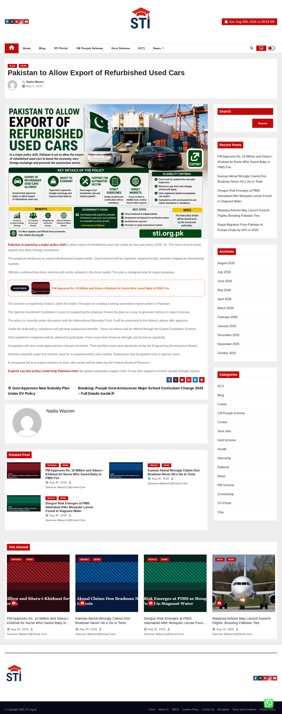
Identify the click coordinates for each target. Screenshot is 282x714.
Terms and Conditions (244, 709)
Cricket (154, 465)
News (157, 48)
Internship (224, 458)
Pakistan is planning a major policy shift (37, 244)
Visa (221, 512)
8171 (141, 48)
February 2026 (227, 317)
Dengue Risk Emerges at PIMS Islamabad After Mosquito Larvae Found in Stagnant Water (69, 507)
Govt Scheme (120, 48)
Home (27, 48)
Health (51, 498)
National (52, 465)
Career (222, 404)
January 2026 (227, 326)
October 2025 (227, 353)
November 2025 (228, 344)
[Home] (12, 48)
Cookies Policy (190, 709)
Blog (42, 48)
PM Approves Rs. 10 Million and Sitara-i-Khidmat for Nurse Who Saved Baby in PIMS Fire (74, 474)
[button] (251, 48)
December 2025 (228, 335)
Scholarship (226, 494)
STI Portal (61, 48)
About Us (163, 709)
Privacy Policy (268, 709)
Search (225, 111)
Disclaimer (223, 709)
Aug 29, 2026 (225, 629)
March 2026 (226, 308)
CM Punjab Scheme (89, 48)
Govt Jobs (224, 431)
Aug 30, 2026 (58, 482)
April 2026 (225, 299)
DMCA (175, 709)
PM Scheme (226, 485)
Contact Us (208, 709)
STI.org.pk (31, 709)
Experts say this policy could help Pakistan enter (43, 371)
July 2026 (224, 272)
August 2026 (226, 263)
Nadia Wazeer (35, 81)
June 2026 (225, 281)
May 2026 (224, 290)
